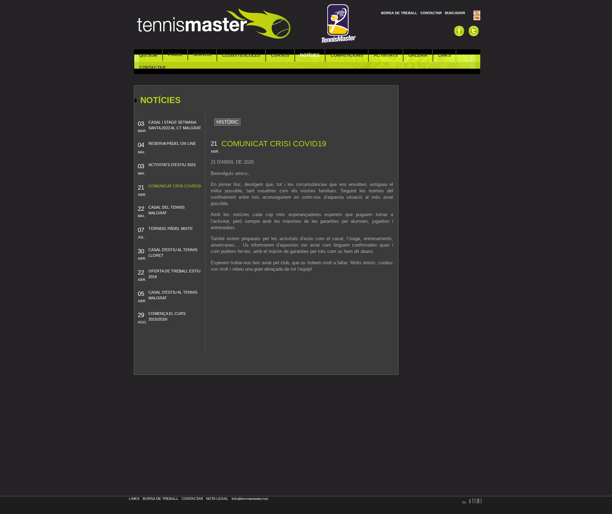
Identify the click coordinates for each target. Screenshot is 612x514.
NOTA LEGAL (217, 499)
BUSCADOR (455, 13)
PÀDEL (175, 54)
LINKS (444, 55)
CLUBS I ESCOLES (241, 55)
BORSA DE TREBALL (399, 13)
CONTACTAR (431, 13)
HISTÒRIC (227, 122)
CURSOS (280, 55)
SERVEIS (202, 54)
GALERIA (417, 55)
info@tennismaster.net (250, 499)
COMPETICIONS (346, 55)
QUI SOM (148, 55)
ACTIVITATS (386, 55)
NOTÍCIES (310, 55)
